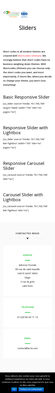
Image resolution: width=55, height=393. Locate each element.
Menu (46, 15)
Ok (14, 389)
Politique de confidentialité (31, 389)
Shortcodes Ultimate (29, 55)
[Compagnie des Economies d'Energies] (16, 16)
